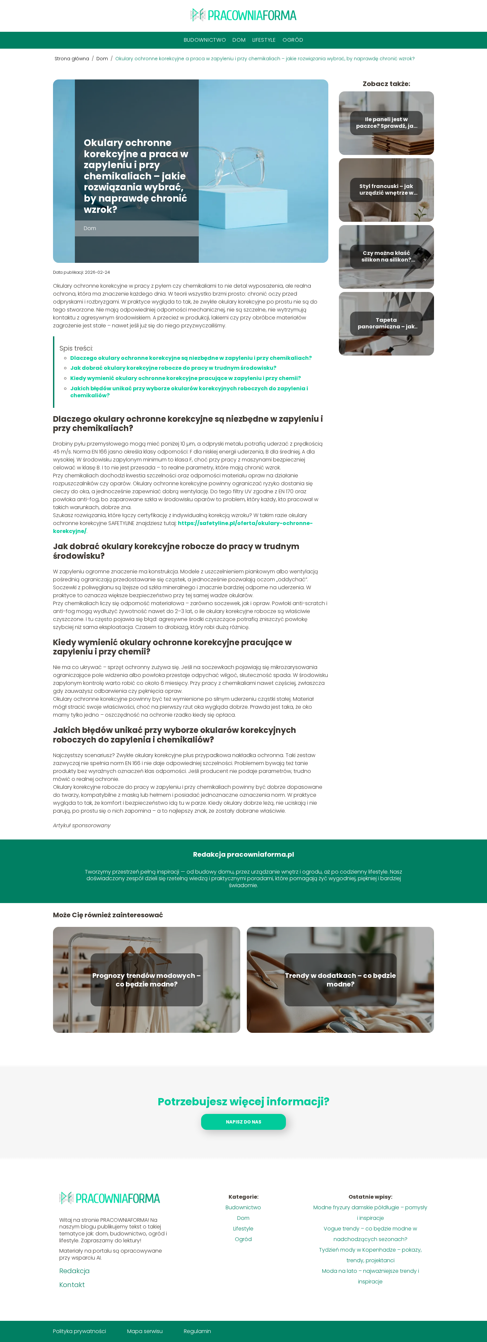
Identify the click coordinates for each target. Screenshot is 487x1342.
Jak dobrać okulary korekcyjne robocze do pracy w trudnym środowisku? (173, 368)
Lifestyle (264, 40)
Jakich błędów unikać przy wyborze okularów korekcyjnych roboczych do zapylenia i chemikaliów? (189, 392)
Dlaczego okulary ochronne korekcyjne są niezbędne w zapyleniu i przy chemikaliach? (191, 358)
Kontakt (72, 1284)
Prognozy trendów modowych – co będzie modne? (146, 979)
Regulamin (197, 1331)
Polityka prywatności (79, 1331)
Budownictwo (205, 40)
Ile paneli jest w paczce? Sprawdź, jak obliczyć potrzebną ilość (386, 123)
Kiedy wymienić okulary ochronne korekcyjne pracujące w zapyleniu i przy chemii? (185, 378)
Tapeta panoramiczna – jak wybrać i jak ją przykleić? (386, 324)
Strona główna (72, 58)
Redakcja (74, 1271)
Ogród (293, 40)
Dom (239, 40)
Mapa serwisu (145, 1331)
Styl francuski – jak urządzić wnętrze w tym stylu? (386, 190)
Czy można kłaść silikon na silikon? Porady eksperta (386, 257)
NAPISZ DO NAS (243, 1122)
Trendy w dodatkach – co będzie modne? (340, 979)
